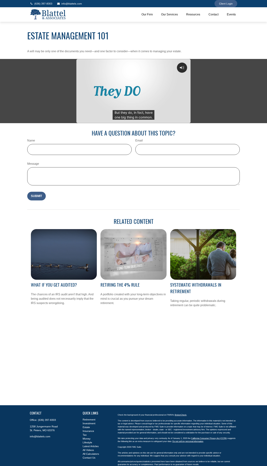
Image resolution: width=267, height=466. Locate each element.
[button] (147, 14)
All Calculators (91, 453)
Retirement (89, 419)
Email (139, 140)
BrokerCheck (181, 415)
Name (31, 140)
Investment (89, 423)
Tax (85, 434)
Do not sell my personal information (187, 441)
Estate (86, 427)
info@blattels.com (71, 3)
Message (33, 163)
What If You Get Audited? (54, 284)
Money (86, 438)
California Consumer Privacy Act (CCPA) (209, 438)
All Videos (88, 450)
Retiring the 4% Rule (119, 284)
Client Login (226, 3)
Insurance (88, 431)
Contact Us (89, 457)
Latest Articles (91, 446)
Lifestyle (87, 442)
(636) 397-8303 (43, 3)
